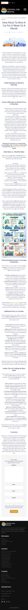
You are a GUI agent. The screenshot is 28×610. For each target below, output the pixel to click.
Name (13, 484)
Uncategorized (20, 32)
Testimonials (3, 544)
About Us (3, 538)
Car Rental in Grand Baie (6, 554)
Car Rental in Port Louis (6, 552)
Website (14, 497)
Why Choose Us (4, 540)
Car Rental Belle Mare (5, 558)
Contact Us (3, 542)
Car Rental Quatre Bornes (6, 566)
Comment (14, 465)
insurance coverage (15, 302)
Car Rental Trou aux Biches (6, 564)
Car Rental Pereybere (5, 565)
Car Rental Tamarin (5, 562)
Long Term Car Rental (5, 555)
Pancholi (6, 32)
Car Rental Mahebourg (5, 557)
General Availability (5, 575)
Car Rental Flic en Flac (5, 559)
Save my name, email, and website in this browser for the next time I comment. (14, 507)
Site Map (3, 579)
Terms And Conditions (5, 582)
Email (13, 491)
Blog (6, 17)
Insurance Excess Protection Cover (8, 578)
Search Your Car (4, 573)
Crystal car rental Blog (5, 576)
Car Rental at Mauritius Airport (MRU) (8, 551)
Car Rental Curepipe (5, 561)
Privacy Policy (4, 580)
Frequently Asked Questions (7, 541)
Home (2, 17)
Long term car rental (19, 146)
